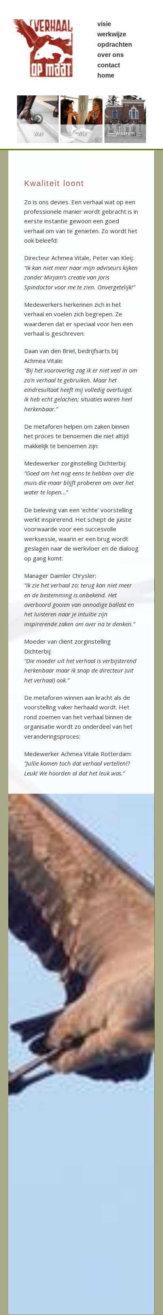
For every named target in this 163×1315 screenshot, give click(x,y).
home (105, 75)
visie (104, 24)
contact (108, 65)
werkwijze (111, 34)
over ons (110, 54)
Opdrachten (114, 44)
